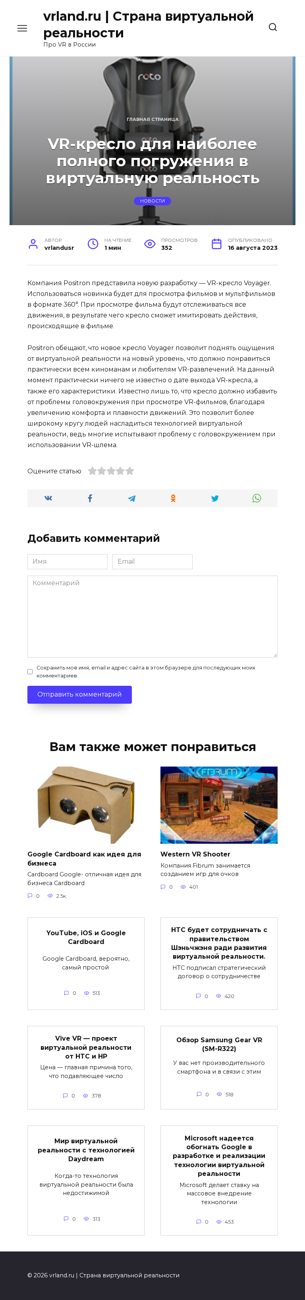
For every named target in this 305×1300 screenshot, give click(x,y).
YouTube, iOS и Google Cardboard (86, 937)
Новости (152, 201)
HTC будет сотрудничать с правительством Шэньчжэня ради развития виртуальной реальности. (219, 943)
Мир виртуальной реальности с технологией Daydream (86, 1150)
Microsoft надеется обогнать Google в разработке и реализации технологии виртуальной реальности (219, 1155)
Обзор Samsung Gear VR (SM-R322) (219, 1044)
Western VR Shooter (195, 854)
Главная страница (153, 119)
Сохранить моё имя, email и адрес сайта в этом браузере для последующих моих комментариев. (146, 671)
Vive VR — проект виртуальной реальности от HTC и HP (86, 1047)
